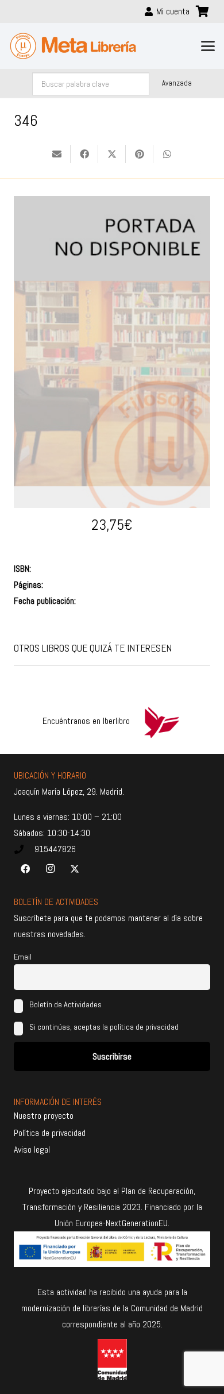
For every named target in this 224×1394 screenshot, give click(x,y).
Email (23, 957)
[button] (208, 46)
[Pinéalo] (139, 154)
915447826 (55, 849)
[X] (74, 868)
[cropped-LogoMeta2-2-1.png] (73, 46)
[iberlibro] (161, 721)
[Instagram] (49, 868)
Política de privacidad (50, 1133)
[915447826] (24, 849)
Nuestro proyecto (44, 1116)
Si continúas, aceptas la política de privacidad (104, 1027)
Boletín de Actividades (65, 1004)
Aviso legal (32, 1149)
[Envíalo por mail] (57, 154)
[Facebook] (25, 868)
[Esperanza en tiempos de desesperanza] (112, 204)
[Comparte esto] (84, 154)
